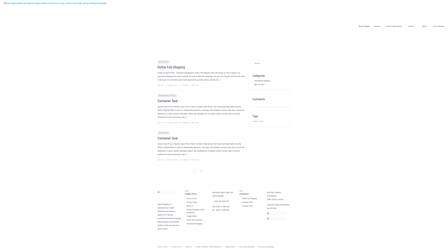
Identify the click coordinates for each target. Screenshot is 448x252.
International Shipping (167, 95)
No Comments (184, 85)
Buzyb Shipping (364, 26)
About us (190, 206)
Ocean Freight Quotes (394, 26)
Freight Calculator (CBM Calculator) (208, 247)
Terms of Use (192, 198)
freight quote (259, 121)
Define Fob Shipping (171, 67)
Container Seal (168, 101)
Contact (411, 26)
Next (208, 171)
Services (377, 26)
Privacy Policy (192, 202)
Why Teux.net (163, 62)
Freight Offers (192, 216)
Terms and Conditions (194, 220)
